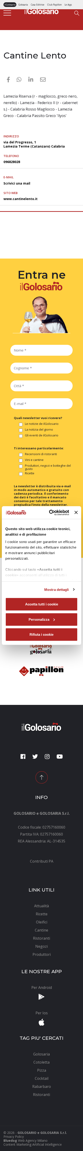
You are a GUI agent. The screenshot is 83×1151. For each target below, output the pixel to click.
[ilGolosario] (41, 10)
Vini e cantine (34, 460)
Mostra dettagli (56, 589)
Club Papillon (54, 4)
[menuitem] (41, 861)
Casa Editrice (37, 4)
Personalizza (39, 619)
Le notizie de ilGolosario (42, 424)
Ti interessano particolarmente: (39, 448)
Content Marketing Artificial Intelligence (32, 1144)
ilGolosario (9, 4)
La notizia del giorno (39, 430)
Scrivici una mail (16, 183)
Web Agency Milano (32, 1140)
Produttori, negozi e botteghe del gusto (48, 467)
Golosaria (23, 4)
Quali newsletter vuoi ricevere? (38, 418)
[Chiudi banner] (76, 512)
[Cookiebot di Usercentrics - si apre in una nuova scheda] (51, 512)
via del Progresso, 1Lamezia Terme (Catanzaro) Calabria (34, 144)
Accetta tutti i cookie (41, 604)
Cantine (10, 47)
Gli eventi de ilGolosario (41, 435)
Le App (68, 4)
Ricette (29, 473)
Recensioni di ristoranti (41, 454)
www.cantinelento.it (20, 199)
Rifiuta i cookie (41, 634)
